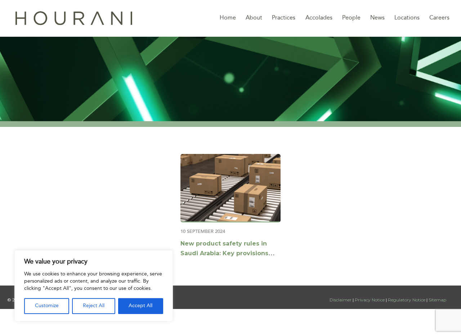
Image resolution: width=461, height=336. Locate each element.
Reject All (93, 306)
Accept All (140, 306)
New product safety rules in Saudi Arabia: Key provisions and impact (224, 253)
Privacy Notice (370, 299)
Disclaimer (341, 299)
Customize (47, 306)
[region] (93, 286)
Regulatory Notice (406, 299)
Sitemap (437, 299)
